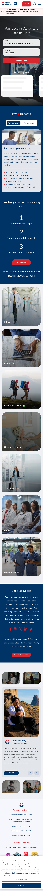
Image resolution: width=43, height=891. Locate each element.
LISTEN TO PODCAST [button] (21, 655)
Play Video (11, 773)
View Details (18, 94)
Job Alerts (9, 322)
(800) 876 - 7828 (24, 835)
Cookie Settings (21, 879)
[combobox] (21, 53)
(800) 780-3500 (26, 275)
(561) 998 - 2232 (24, 826)
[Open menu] (39, 3)
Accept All (21, 885)
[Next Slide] (36, 773)
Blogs (7, 363)
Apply (26, 4)
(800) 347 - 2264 (25, 831)
